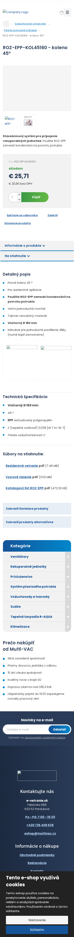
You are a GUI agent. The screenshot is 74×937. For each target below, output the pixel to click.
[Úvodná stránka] (15, 12)
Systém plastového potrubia (33, 587)
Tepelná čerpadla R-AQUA (31, 617)
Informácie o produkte (23, 245)
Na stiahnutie (15, 256)
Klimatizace (20, 627)
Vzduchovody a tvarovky (30, 597)
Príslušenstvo (21, 577)
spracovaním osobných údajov (45, 737)
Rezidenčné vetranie (22, 466)
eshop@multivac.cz (40, 833)
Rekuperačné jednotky (28, 566)
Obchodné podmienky (37, 855)
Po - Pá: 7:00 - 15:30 (40, 817)
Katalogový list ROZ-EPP (25, 488)
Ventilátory (19, 557)
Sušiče (15, 607)
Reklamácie (37, 863)
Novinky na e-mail (37, 720)
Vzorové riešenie (18, 477)
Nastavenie (37, 920)
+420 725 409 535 (40, 825)
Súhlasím (37, 929)
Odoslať (59, 729)
